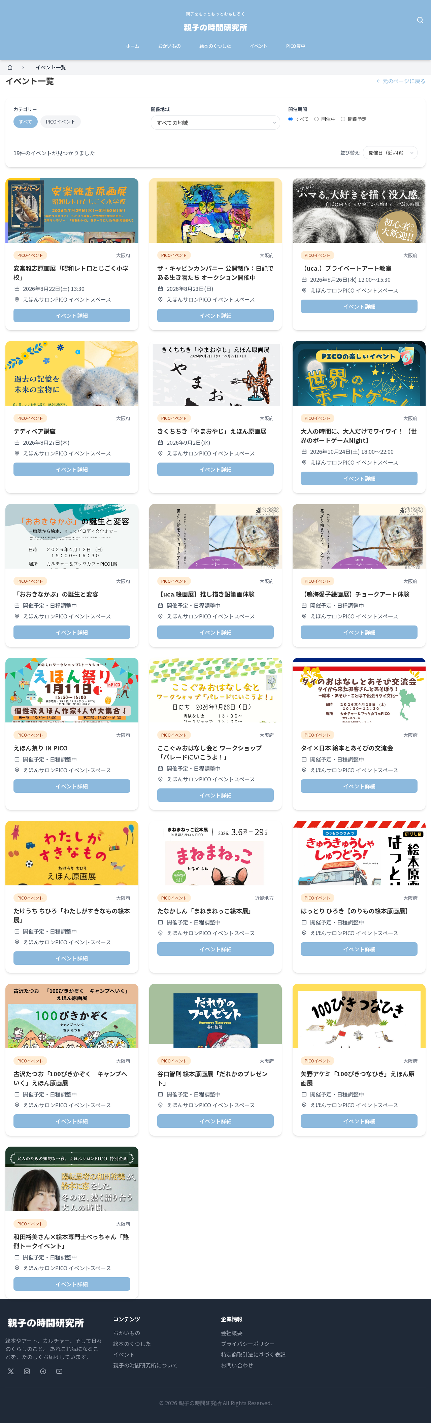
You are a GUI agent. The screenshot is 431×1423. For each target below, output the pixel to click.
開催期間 (297, 109)
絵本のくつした (215, 45)
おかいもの (169, 45)
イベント (258, 45)
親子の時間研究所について (145, 1365)
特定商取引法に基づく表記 (253, 1354)
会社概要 (231, 1333)
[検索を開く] (420, 20)
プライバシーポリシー (248, 1344)
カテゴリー (25, 109)
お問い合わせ (237, 1365)
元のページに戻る (404, 81)
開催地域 (160, 109)
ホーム (132, 45)
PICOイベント (60, 121)
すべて (25, 121)
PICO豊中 (295, 45)
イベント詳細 (72, 315)
